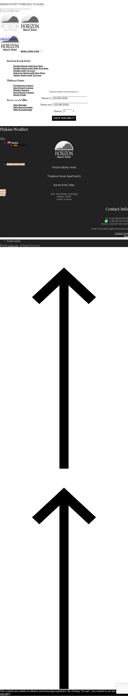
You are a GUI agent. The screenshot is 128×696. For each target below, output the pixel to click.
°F (1, 138)
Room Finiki (19, 95)
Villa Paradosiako (22, 110)
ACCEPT (5, 694)
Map (126, 236)
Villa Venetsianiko (23, 107)
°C (4, 138)
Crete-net (13, 245)
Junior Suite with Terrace (27, 75)
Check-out (46, 104)
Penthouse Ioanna (23, 85)
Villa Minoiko (20, 105)
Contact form (121, 233)
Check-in (46, 98)
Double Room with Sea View (28, 66)
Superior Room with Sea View (29, 73)
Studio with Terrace (24, 71)
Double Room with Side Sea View (30, 68)
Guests (58, 111)
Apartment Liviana (23, 92)
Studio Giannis (21, 90)
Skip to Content (8, 38)
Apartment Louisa (23, 88)
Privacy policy (13, 241)
